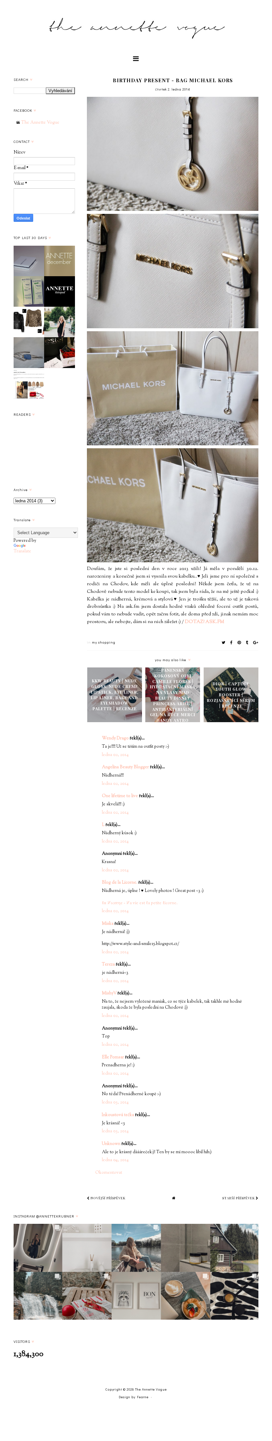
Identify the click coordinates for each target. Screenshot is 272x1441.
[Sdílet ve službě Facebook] (231, 642)
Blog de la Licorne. (119, 883)
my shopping (103, 642)
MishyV (109, 993)
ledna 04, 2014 (115, 1160)
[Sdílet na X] (224, 642)
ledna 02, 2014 (115, 755)
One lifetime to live (120, 796)
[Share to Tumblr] (247, 642)
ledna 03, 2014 (115, 1102)
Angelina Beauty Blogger (125, 767)
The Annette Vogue (40, 123)
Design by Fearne (134, 1397)
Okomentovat (108, 1173)
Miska (107, 924)
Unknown (111, 1144)
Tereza (108, 965)
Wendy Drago (115, 738)
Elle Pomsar (113, 1057)
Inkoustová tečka (118, 1115)
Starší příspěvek (239, 1198)
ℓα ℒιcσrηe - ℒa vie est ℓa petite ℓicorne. (139, 903)
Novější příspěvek (107, 1198)
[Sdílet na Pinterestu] (239, 642)
